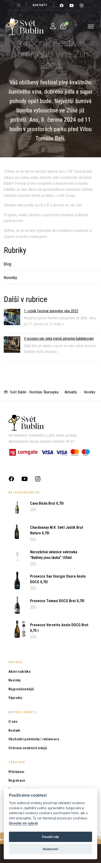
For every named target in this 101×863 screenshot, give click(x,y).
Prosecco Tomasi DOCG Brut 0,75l (57, 601)
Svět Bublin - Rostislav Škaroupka (34, 392)
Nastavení (50, 849)
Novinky (10, 277)
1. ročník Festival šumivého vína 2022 (51, 311)
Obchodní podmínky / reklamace (33, 739)
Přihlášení (16, 772)
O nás (12, 721)
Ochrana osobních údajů (27, 748)
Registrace (16, 780)
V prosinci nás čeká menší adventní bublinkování (58, 338)
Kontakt (14, 730)
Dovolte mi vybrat (23, 823)
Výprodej (15, 698)
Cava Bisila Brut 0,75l (47, 503)
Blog (7, 264)
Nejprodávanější (21, 689)
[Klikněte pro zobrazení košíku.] (63, 25)
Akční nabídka (19, 671)
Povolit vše (50, 837)
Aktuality (71, 392)
